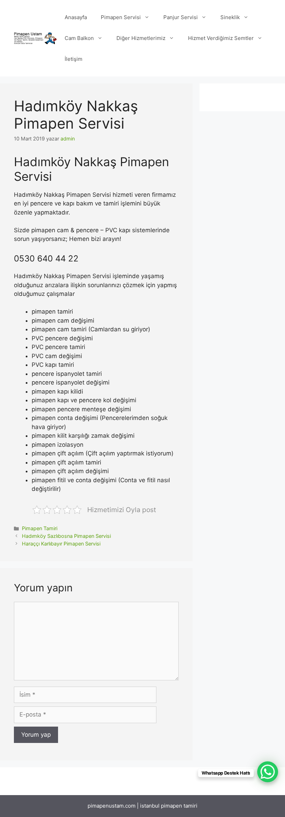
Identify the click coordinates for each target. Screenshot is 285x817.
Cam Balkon (79, 38)
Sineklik (230, 17)
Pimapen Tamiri (39, 528)
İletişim (73, 59)
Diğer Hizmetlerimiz (140, 38)
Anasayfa (76, 17)
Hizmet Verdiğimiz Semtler (221, 38)
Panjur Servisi (180, 17)
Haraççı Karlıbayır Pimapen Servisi (61, 544)
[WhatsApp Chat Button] (267, 771)
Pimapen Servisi (121, 17)
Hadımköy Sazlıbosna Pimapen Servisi (66, 536)
